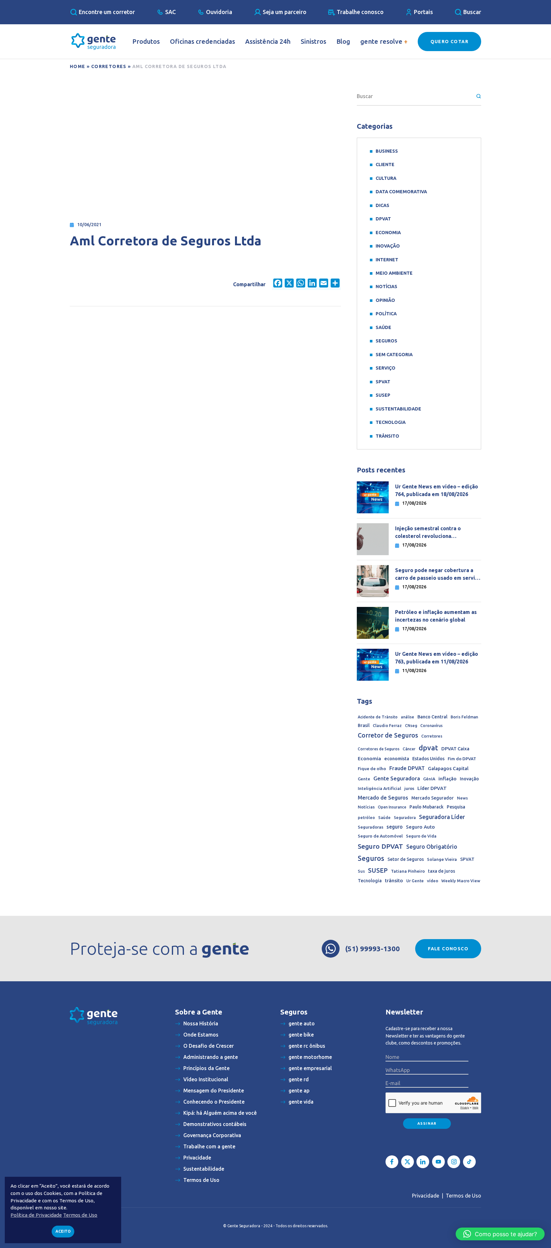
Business (387, 151)
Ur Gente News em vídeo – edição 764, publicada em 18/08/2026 (436, 490)
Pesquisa (456, 806)
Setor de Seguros (405, 859)
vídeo (432, 880)
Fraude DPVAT (407, 768)
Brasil (364, 725)
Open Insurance (392, 807)
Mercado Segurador (432, 797)
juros (409, 788)
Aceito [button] (63, 1231)
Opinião (385, 300)
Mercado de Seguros (383, 797)
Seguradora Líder (442, 817)
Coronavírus (431, 726)
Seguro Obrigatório (431, 847)
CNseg (411, 726)
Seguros (386, 340)
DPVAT (383, 218)
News (462, 798)
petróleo (366, 817)
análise (407, 717)
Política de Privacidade (36, 1215)
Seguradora (405, 817)
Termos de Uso (463, 1195)
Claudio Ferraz (387, 725)
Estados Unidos (428, 758)
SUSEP (383, 395)
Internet (387, 259)
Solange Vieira (442, 859)
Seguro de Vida (421, 836)
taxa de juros (441, 871)
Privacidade (425, 1195)
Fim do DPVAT (462, 758)
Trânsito (387, 436)
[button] (500, 1234)
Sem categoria (394, 354)
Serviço (385, 368)
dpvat (428, 748)
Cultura (386, 178)
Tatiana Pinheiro (408, 871)
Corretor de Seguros (388, 735)
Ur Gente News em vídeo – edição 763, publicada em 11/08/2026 (436, 658)
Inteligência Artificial (379, 788)
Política (386, 313)
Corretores (109, 66)
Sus (361, 871)
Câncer (409, 749)
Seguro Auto (420, 827)
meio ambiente (394, 273)
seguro (394, 827)
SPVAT (383, 381)
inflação (447, 778)
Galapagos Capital (448, 768)
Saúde (383, 327)
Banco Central (432, 716)
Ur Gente (415, 880)
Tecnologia (391, 422)
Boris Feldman (464, 717)
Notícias (386, 286)
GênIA (429, 779)
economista (396, 758)
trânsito (394, 880)
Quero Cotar (449, 41)
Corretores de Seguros (379, 749)
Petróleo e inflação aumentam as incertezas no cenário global (436, 616)
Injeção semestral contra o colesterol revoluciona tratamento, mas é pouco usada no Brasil (437, 532)
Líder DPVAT (432, 788)
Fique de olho (372, 768)
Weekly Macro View (460, 880)
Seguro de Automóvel (380, 835)
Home (77, 66)
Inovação (388, 246)
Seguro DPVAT (380, 846)
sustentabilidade (398, 408)
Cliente (385, 164)
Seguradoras (370, 827)
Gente (364, 779)
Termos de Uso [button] (80, 1215)
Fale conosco (448, 948)
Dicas (382, 205)
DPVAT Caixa (455, 748)
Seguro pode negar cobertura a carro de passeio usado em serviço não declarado (438, 574)
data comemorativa (401, 191)
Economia (388, 232)
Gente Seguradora (396, 778)
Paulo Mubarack (426, 806)
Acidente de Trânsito (378, 717)
